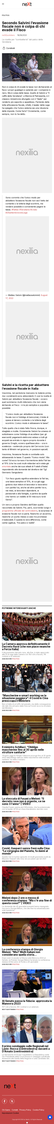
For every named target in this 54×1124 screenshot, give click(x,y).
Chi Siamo (6, 1110)
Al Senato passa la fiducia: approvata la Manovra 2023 (27, 1002)
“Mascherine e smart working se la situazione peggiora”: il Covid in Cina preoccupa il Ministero (25, 698)
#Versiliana (24, 209)
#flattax (15, 209)
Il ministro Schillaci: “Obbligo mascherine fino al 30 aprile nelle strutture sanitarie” (23, 750)
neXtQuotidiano (8, 35)
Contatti (15, 1110)
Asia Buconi (7, 659)
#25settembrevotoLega (16, 212)
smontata (6, 466)
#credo (33, 209)
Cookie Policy (38, 1110)
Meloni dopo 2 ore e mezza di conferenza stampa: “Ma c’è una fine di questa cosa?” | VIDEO (27, 900)
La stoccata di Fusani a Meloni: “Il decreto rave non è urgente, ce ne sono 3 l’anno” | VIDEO (23, 801)
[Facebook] (3, 1100)
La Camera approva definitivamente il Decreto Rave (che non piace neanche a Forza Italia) (26, 647)
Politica (5, 15)
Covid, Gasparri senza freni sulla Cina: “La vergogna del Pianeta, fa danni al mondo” (26, 851)
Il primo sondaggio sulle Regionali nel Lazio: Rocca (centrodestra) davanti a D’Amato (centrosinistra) (26, 1049)
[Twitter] (11, 1100)
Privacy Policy (25, 1110)
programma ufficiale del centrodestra (19, 510)
